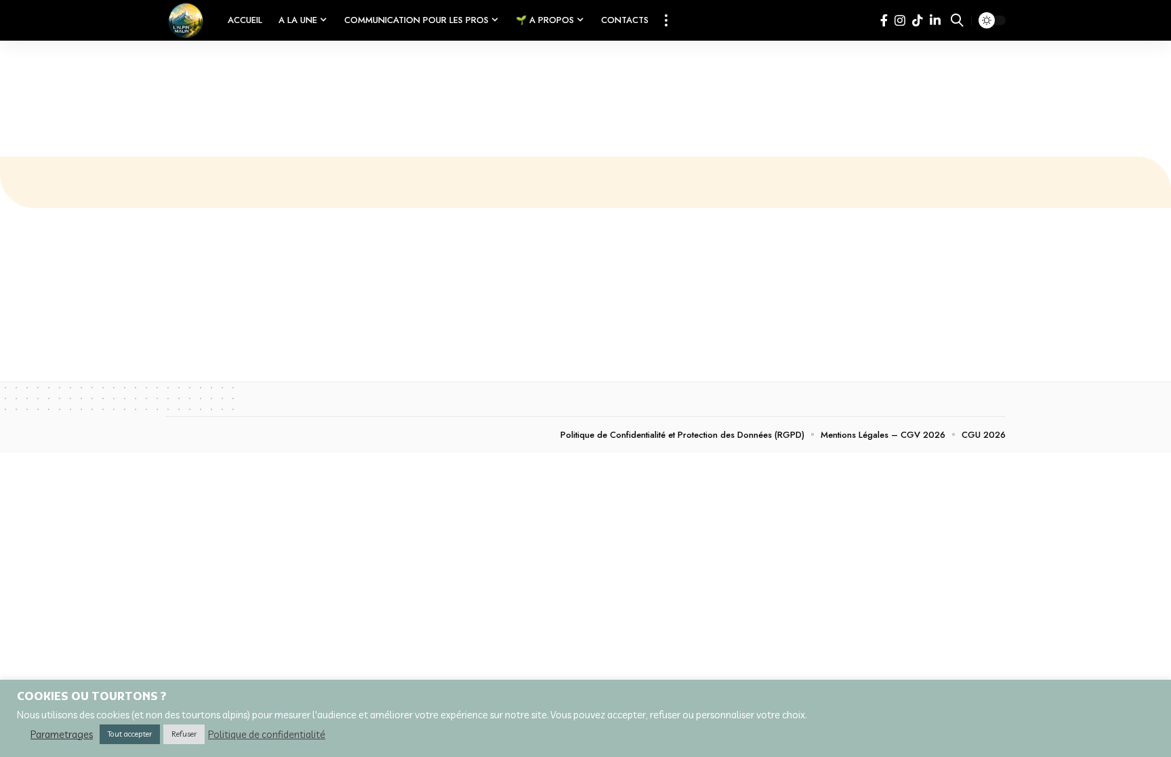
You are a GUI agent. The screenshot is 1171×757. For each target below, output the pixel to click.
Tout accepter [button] (130, 734)
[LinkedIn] (935, 20)
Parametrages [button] (61, 735)
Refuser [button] (184, 734)
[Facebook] (884, 20)
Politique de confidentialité (266, 735)
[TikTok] (917, 20)
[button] (666, 20)
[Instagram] (900, 20)
